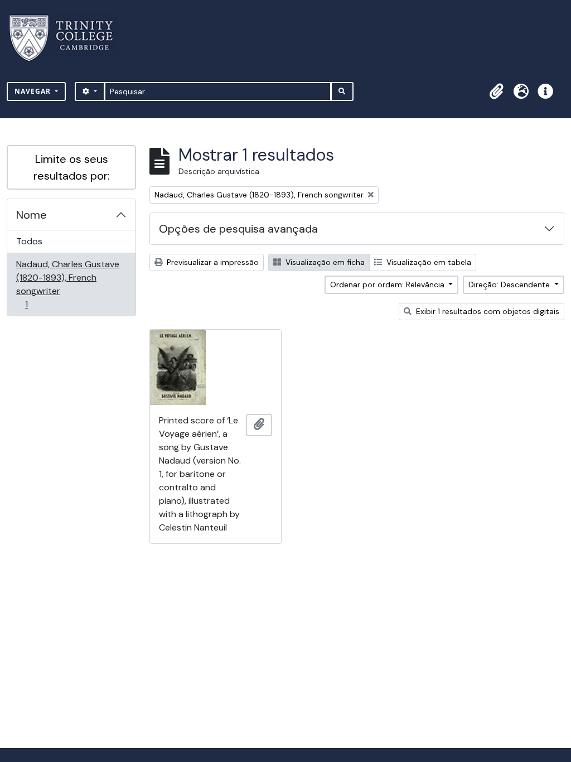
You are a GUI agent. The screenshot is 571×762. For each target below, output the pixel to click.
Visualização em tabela (427, 262)
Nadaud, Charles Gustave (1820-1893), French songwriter (67, 284)
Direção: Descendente (510, 284)
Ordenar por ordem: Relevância (388, 284)
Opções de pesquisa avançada (238, 228)
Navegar (33, 91)
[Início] (68, 38)
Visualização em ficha (324, 262)
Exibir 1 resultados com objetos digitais (486, 311)
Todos (29, 241)
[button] (496, 91)
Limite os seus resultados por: (71, 167)
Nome (31, 215)
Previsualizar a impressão (211, 262)
